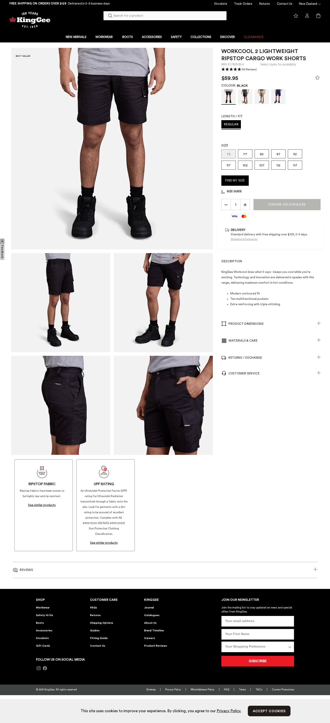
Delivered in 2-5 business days (89, 3)
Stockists (220, 3)
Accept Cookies (269, 711)
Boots (40, 622)
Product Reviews (155, 645)
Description (232, 261)
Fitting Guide (99, 638)
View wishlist (296, 16)
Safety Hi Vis (44, 615)
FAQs (93, 607)
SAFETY (176, 36)
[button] (239, 69)
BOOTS (127, 36)
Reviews (26, 569)
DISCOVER (227, 36)
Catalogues (151, 615)
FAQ (226, 689)
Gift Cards (43, 645)
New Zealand (308, 3)
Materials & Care (243, 340)
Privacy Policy (173, 689)
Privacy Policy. (229, 711)
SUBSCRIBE (258, 661)
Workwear (43, 607)
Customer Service (244, 373)
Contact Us (285, 3)
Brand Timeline (154, 630)
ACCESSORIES (152, 36)
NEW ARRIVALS (76, 36)
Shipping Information (244, 239)
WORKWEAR (104, 36)
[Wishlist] (317, 78)
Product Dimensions (246, 323)
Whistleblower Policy (202, 689)
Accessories (44, 630)
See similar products (42, 505)
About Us (150, 622)
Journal (149, 607)
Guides (94, 630)
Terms (242, 689)
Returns (264, 3)
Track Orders (243, 3)
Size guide (234, 191)
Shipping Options (101, 622)
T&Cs (258, 689)
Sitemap (151, 689)
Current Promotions (283, 689)
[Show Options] (290, 647)
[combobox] (165, 15)
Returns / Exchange (245, 357)
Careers (149, 638)
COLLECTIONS (201, 36)
